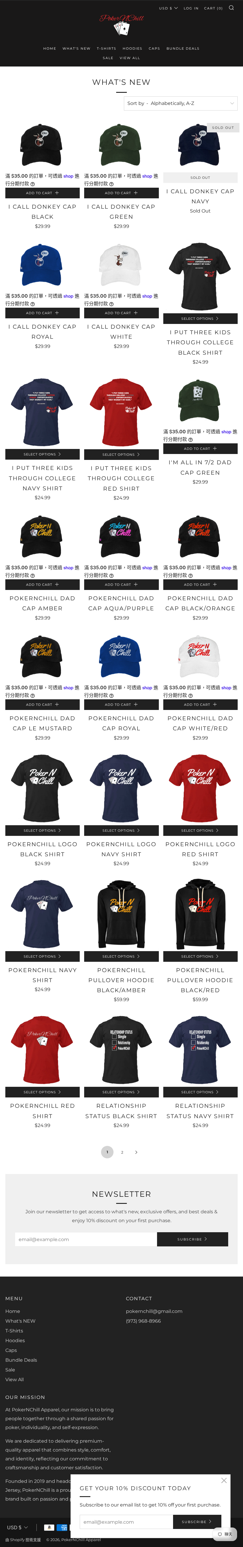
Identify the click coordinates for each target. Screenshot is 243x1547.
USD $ (165, 8)
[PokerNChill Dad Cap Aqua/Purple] (121, 537)
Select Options (197, 319)
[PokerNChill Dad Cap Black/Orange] (200, 537)
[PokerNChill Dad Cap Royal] (121, 657)
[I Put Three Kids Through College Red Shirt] (121, 412)
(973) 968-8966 (143, 1321)
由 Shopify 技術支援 (23, 1540)
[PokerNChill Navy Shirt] (42, 914)
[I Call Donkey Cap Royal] (42, 266)
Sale (108, 58)
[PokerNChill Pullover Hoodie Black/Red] (200, 914)
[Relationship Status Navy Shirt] (200, 1050)
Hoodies (133, 48)
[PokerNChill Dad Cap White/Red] (200, 657)
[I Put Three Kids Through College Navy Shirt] (42, 412)
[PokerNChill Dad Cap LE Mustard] (42, 657)
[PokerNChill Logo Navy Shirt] (121, 788)
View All (130, 58)
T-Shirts (106, 48)
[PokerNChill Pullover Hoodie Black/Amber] (121, 914)
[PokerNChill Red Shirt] (42, 1050)
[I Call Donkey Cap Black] (42, 146)
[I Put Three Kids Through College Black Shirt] (200, 276)
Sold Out (200, 178)
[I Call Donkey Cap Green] (121, 146)
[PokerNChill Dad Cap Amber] (42, 537)
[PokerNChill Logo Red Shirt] (200, 788)
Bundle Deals (183, 48)
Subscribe (190, 1239)
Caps (154, 48)
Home (49, 48)
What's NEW (77, 48)
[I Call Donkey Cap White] (121, 266)
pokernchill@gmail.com (154, 1311)
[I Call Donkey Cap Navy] (200, 146)
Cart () (213, 8)
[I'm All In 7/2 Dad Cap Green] (200, 401)
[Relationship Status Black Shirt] (121, 1050)
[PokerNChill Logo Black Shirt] (42, 788)
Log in (191, 8)
